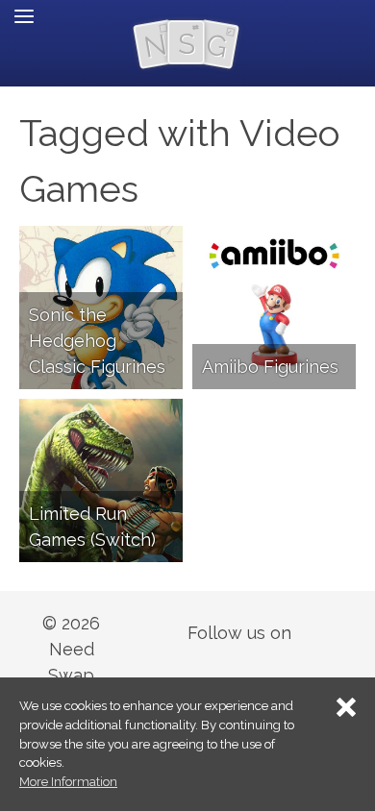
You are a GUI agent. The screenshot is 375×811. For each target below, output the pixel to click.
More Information (68, 781)
